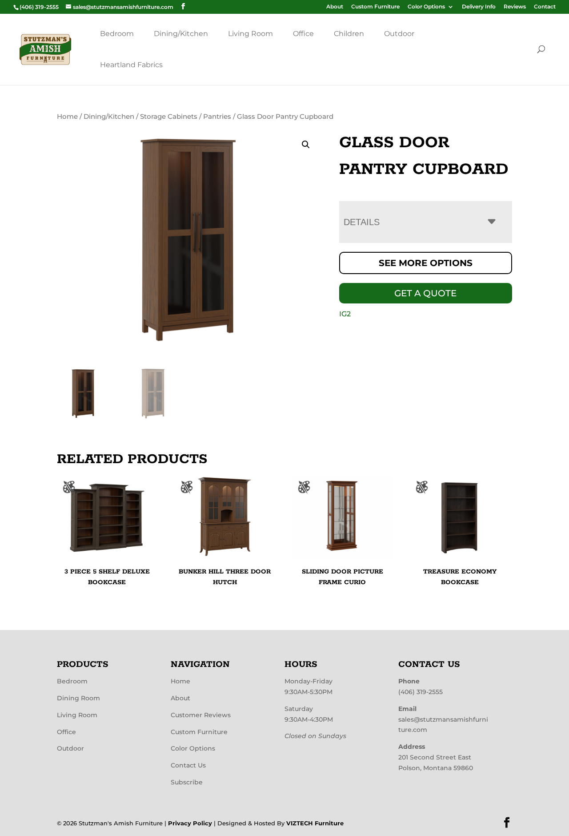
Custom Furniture (375, 7)
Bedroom (117, 33)
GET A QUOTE (425, 293)
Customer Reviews (201, 715)
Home (67, 117)
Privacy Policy (190, 823)
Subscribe (187, 782)
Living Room (250, 33)
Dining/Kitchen (181, 33)
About (334, 7)
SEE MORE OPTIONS (426, 263)
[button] (306, 145)
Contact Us (188, 765)
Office (303, 33)
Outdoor (399, 33)
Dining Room (78, 698)
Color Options (426, 7)
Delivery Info (479, 7)
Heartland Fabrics (131, 65)
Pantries (217, 117)
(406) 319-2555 (420, 692)
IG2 (345, 314)
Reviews (515, 7)
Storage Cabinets (168, 117)
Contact (545, 7)
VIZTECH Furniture (315, 823)
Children (349, 33)
